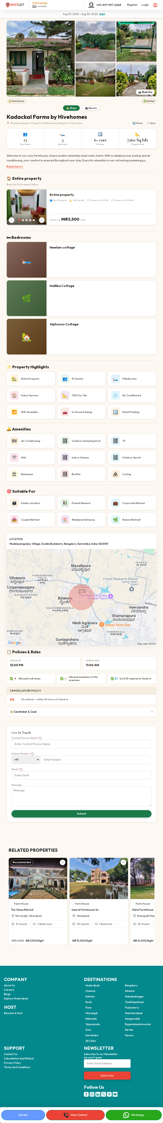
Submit (81, 813)
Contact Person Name (25, 737)
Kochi (88, 1002)
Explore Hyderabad (16, 998)
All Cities (90, 1040)
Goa (88, 1029)
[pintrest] (109, 1094)
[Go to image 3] (26, 220)
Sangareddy (132, 1018)
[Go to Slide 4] (41, 894)
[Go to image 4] (30, 220)
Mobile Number (21, 753)
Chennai (90, 991)
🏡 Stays (71, 108)
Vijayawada (92, 1024)
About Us (9, 985)
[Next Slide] (65, 878)
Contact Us (10, 1054)
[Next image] (42, 220)
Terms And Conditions (17, 1067)
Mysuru (129, 1035)
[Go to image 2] (23, 220)
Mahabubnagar (134, 996)
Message (17, 784)
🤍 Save (151, 123)
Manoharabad (133, 1013)
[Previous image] (11, 220)
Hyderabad (92, 985)
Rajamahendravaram (138, 1024)
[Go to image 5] (33, 220)
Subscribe (107, 1075)
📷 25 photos (145, 92)
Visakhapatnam (134, 1002)
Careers (9, 989)
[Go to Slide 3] (38, 894)
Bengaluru (131, 985)
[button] (41, 59)
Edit (102, 14)
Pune (88, 1007)
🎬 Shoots (91, 108)
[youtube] (115, 1094)
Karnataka (91, 1035)
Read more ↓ (15, 166)
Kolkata (90, 996)
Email (15, 769)
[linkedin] (97, 1094)
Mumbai (130, 991)
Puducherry (132, 1007)
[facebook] (86, 1094)
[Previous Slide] (11, 878)
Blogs (7, 994)
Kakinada (91, 1018)
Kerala (129, 1029)
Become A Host (13, 1013)
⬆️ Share (138, 123)
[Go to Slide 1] (30, 894)
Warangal (91, 1013)
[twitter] (103, 1094)
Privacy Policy (12, 1062)
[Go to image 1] (19, 220)
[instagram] (92, 1094)
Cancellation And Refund (19, 1058)
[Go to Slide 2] (34, 894)
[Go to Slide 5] (45, 894)
